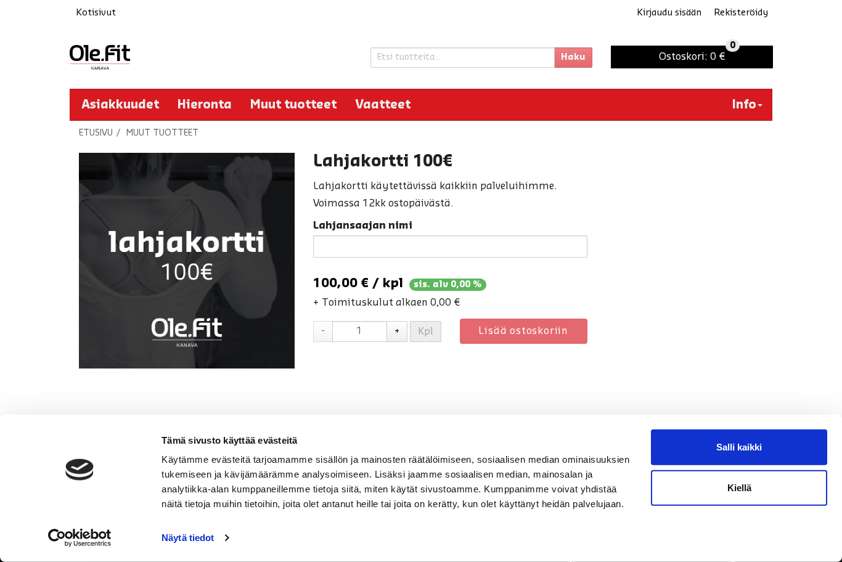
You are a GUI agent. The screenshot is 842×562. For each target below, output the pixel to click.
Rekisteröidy (741, 12)
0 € (697, 54)
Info (744, 105)
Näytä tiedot (187, 537)
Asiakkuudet (120, 105)
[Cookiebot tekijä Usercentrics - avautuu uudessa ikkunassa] (80, 538)
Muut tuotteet (293, 105)
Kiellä (739, 487)
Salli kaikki (739, 447)
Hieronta (205, 105)
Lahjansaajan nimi (362, 225)
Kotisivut (96, 12)
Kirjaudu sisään (669, 12)
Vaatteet (383, 105)
